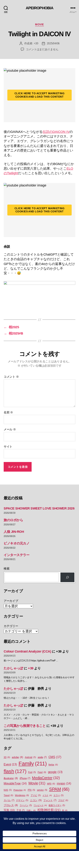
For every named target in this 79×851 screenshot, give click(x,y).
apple (42, 757)
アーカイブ (11, 600)
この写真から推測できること (25, 726)
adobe (17, 757)
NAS (8, 790)
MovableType (15, 783)
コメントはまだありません (42, 49)
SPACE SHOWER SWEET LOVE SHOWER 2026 (39, 508)
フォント (49, 800)
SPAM (59, 789)
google (55, 772)
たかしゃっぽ (13, 668)
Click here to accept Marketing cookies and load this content (39, 95)
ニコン (36, 800)
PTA (31, 790)
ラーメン (26, 805)
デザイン (22, 800)
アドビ (36, 795)
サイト (8, 446)
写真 (9, 810)
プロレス (11, 805)
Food (42, 772)
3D (7, 757)
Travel (8, 795)
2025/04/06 (53, 43)
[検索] (67, 577)
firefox (53, 764)
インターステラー (16, 555)
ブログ (63, 800)
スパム (9, 800)
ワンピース (40, 805)
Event (10, 764)
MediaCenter (46, 778)
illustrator (11, 778)
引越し (31, 810)
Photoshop (19, 790)
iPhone (25, 778)
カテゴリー (11, 626)
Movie (39, 24)
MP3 (51, 783)
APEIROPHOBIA (39, 8)
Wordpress (22, 795)
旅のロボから (13, 520)
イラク (47, 795)
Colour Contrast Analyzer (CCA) (27, 651)
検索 (6, 568)
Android (30, 757)
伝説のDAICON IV (56, 132)
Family (33, 763)
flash (15, 771)
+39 (36, 43)
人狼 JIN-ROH (14, 532)
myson (64, 783)
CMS (55, 757)
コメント (11, 376)
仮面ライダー (57, 805)
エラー (58, 795)
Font (32, 772)
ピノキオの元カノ (16, 543)
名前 (8, 412)
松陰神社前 (48, 810)
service (42, 790)
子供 (20, 810)
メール (10, 429)
